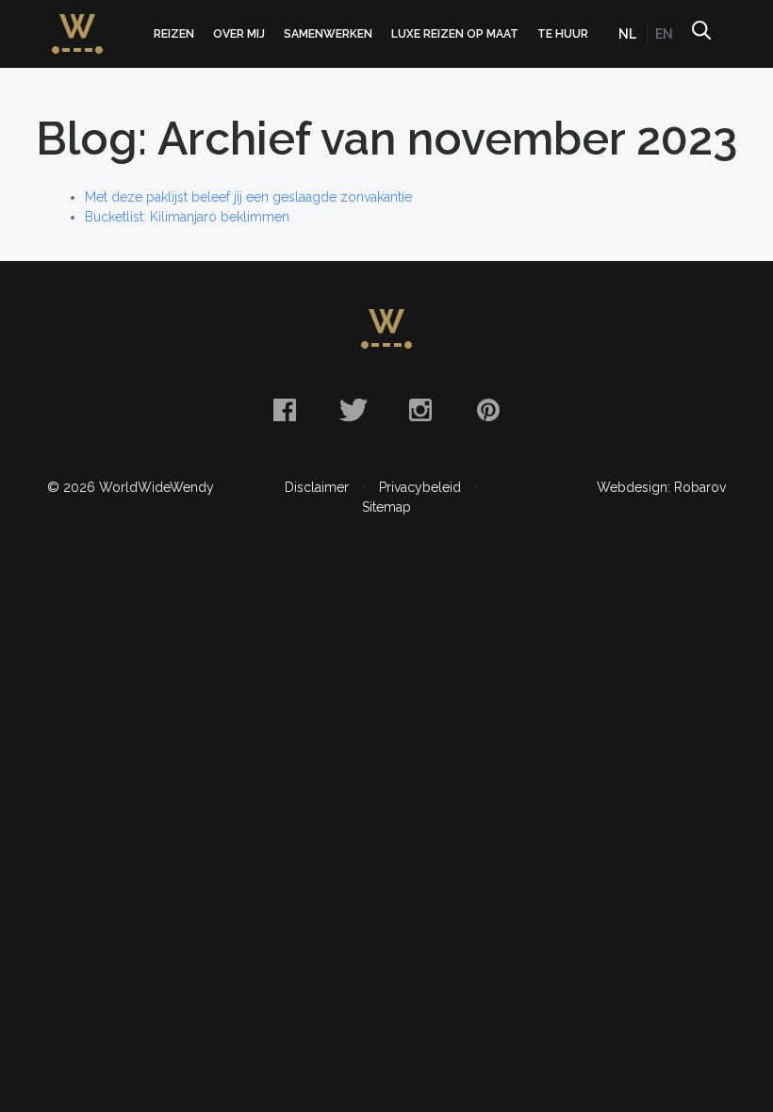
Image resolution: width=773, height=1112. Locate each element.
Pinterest (488, 410)
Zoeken (700, 34)
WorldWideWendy (77, 22)
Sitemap (386, 507)
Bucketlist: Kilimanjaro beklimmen (187, 216)
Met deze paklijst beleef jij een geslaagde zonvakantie (248, 196)
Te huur (562, 34)
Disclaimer (317, 487)
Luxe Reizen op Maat (454, 34)
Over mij (239, 34)
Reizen (174, 34)
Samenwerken (328, 34)
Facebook (284, 410)
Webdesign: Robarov (661, 487)
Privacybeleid (420, 487)
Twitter (352, 410)
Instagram (420, 410)
